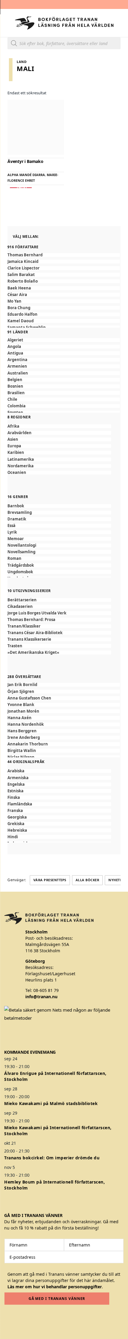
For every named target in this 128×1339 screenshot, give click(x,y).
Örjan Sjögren (20, 692)
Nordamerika (20, 466)
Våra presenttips (49, 880)
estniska (15, 791)
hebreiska (17, 830)
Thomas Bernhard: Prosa (31, 620)
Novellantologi (21, 545)
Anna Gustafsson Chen (29, 698)
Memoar (15, 539)
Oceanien (16, 472)
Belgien (14, 380)
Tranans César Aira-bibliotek (35, 633)
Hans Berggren (22, 731)
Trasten (14, 646)
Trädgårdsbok (20, 565)
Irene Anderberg (23, 737)
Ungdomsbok (20, 572)
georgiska (17, 817)
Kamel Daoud (20, 321)
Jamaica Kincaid (22, 262)
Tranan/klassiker (23, 626)
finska (13, 797)
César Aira (17, 295)
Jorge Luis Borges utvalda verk (36, 613)
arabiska (15, 771)
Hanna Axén (19, 718)
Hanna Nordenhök (25, 724)
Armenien (17, 366)
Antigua (15, 353)
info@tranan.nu (41, 996)
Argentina (17, 360)
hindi (12, 837)
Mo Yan (14, 301)
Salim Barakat (21, 275)
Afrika (13, 426)
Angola (14, 347)
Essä (11, 526)
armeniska (18, 778)
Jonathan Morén (23, 711)
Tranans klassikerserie (29, 639)
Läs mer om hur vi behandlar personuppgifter (54, 1286)
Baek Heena (19, 288)
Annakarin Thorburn (27, 744)
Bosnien (15, 386)
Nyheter (116, 880)
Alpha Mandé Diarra (26, 174)
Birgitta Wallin (21, 751)
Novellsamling (21, 552)
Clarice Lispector (23, 268)
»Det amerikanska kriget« (33, 652)
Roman (14, 558)
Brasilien (16, 393)
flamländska (19, 804)
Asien (12, 439)
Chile (12, 399)
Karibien (15, 452)
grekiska (15, 824)
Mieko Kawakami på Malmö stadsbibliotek (51, 1103)
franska (15, 811)
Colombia (16, 406)
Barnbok (15, 506)
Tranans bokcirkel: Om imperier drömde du (51, 1158)
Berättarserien (22, 600)
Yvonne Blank (20, 705)
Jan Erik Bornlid (22, 685)
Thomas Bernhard (25, 255)
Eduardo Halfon (22, 314)
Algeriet (15, 340)
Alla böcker (87, 880)
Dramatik (16, 519)
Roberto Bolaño (22, 281)
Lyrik (12, 532)
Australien (17, 373)
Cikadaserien (20, 606)
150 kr (20, 187)
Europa (14, 446)
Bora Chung (18, 308)
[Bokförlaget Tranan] (64, 23)
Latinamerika (20, 459)
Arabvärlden (19, 433)
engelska (16, 784)
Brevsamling (19, 512)
